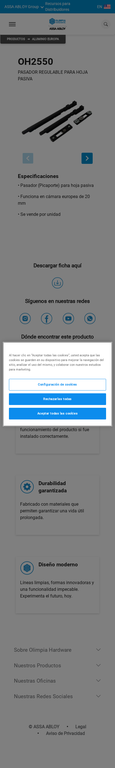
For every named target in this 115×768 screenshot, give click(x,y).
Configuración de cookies (57, 384)
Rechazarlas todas (57, 399)
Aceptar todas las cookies (57, 413)
